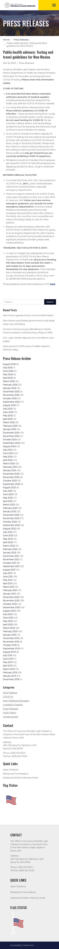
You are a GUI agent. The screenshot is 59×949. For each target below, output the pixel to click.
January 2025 (9, 429)
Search (50, 302)
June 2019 (8, 659)
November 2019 (11, 641)
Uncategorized (10, 716)
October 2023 (10, 480)
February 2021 (10, 590)
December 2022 (11, 515)
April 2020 (8, 624)
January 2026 (9, 388)
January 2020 (9, 635)
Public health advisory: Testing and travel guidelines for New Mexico (27, 44)
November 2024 (11, 436)
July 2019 (7, 655)
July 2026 (7, 367)
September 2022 (11, 525)
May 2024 (8, 456)
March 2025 (9, 422)
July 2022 (7, 532)
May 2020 (8, 621)
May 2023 (8, 497)
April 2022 (8, 542)
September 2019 (11, 648)
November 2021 (11, 559)
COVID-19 (8, 696)
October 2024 (10, 439)
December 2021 (11, 556)
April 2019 (8, 665)
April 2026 (8, 378)
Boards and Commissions (15, 773)
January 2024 (9, 470)
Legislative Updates (13, 704)
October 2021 (9, 563)
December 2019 (11, 638)
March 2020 (9, 628)
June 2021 (8, 576)
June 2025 (8, 412)
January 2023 (9, 511)
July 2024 (7, 450)
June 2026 (8, 371)
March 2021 (8, 587)
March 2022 (9, 545)
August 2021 (9, 569)
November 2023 (11, 477)
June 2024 (8, 453)
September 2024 (11, 443)
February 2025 (10, 426)
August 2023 (9, 487)
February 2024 (10, 467)
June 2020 (8, 617)
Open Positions (10, 769)
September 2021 (11, 566)
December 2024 (11, 432)
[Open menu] (54, 5)
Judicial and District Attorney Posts (20, 777)
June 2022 (8, 535)
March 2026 (9, 381)
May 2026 (8, 374)
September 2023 (11, 484)
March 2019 (9, 669)
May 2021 (7, 580)
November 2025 (11, 395)
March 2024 (9, 463)
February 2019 (10, 672)
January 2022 (9, 552)
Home (6, 39)
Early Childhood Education (16, 700)
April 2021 (7, 583)
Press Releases (21, 39)
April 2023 (8, 501)
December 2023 (11, 474)
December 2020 (11, 597)
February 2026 (10, 384)
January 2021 (9, 593)
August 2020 (9, 611)
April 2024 (8, 460)
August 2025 (9, 405)
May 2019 (8, 662)
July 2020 (8, 614)
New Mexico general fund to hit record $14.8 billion (28, 315)
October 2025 (10, 398)
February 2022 (10, 549)
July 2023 (7, 491)
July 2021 (7, 573)
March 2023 (9, 504)
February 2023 (10, 508)
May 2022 (8, 539)
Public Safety (9, 712)
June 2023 (8, 494)
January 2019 (9, 676)
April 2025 (8, 419)
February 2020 (10, 631)
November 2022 (11, 518)
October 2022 (10, 521)
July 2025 (7, 408)
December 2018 (11, 679)
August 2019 (9, 652)
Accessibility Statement (22, 945)
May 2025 (8, 415)
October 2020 (10, 604)
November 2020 (11, 600)
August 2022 (9, 528)
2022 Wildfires (10, 692)
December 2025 (11, 391)
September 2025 (11, 402)
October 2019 (10, 645)
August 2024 (9, 446)
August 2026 (9, 364)
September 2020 (11, 607)
